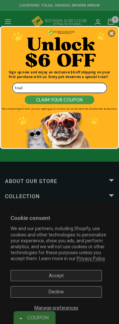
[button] (111, 34)
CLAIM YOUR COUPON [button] (59, 99)
